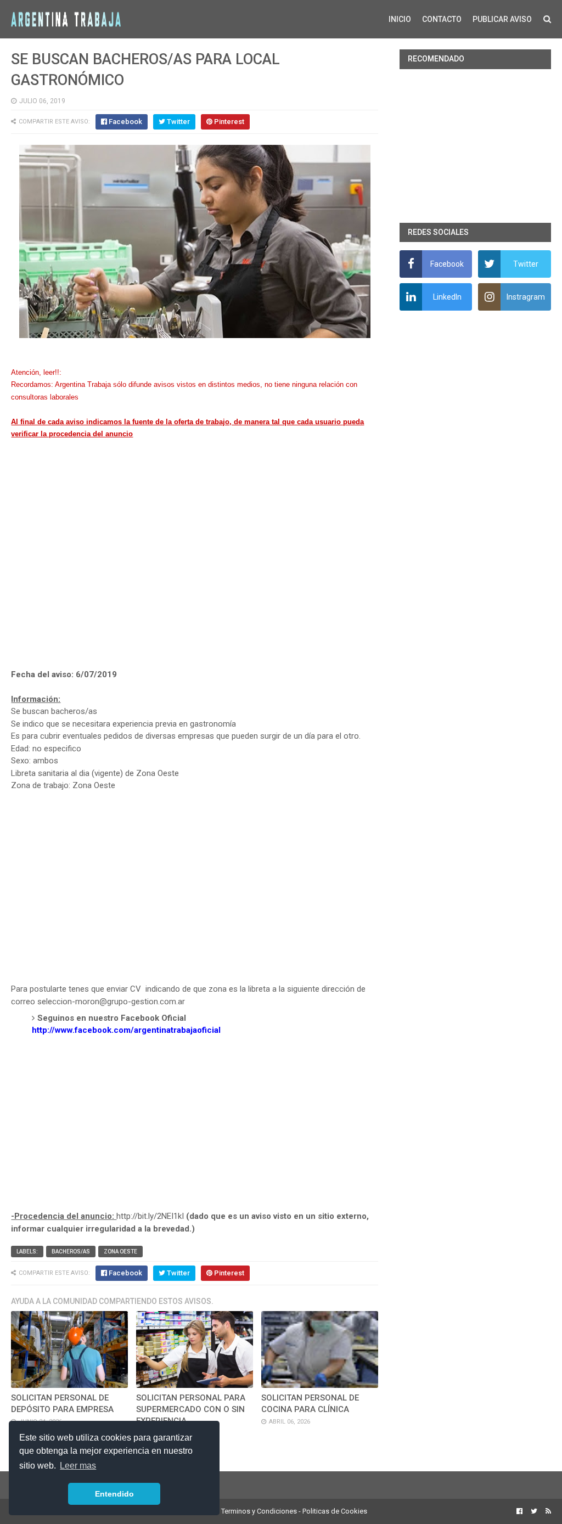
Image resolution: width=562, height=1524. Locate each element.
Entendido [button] (114, 1493)
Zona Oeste (120, 1252)
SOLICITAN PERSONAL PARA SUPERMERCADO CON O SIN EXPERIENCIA (190, 1409)
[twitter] (534, 1511)
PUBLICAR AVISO (502, 19)
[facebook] (519, 1511)
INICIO (400, 19)
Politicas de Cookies (334, 1511)
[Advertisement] (195, 567)
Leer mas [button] (78, 1465)
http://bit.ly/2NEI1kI (150, 1216)
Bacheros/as (71, 1252)
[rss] (547, 1511)
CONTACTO (442, 19)
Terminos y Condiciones (259, 1511)
